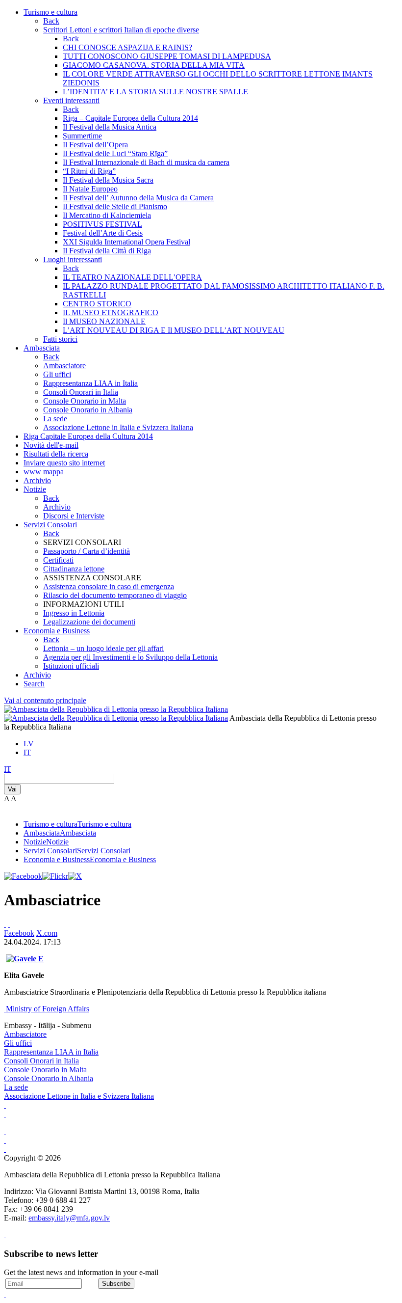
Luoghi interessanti (72, 259)
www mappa (44, 471)
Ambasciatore (64, 365)
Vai (12, 789)
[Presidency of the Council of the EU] (5, 1149)
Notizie (35, 489)
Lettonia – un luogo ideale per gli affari (103, 648)
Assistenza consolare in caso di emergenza (108, 586)
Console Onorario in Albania (87, 410)
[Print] (5, 924)
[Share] (9, 924)
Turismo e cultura (50, 12)
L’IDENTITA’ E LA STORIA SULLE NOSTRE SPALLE (155, 91)
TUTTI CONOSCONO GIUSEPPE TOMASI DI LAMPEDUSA (167, 56)
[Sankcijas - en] (5, 1114)
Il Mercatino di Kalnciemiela (107, 215)
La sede (55, 418)
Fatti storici (60, 339)
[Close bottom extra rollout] (5, 1294)
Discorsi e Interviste (73, 516)
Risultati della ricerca (56, 454)
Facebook (19, 933)
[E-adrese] (5, 1131)
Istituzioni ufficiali (71, 666)
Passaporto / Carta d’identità (86, 551)
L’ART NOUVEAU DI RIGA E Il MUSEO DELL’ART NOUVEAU (173, 330)
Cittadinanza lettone (73, 569)
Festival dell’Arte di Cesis (103, 233)
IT (27, 752)
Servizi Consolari (50, 524)
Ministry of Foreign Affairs (47, 1008)
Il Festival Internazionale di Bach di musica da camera (146, 162)
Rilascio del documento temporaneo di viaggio (115, 595)
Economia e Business (57, 630)
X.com (46, 933)
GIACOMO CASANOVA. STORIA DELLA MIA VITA (154, 65)
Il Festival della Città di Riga (107, 250)
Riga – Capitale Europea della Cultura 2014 (130, 118)
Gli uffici (57, 374)
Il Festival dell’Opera (95, 144)
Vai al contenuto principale (45, 700)
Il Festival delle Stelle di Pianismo (115, 206)
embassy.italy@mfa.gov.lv (69, 1218)
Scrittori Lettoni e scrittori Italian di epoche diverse (121, 30)
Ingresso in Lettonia (73, 613)
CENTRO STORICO (97, 303)
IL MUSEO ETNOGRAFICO (110, 312)
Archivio (37, 480)
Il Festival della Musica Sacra (108, 180)
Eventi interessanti (71, 100)
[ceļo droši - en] (5, 1122)
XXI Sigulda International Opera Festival (126, 242)
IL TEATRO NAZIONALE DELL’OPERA (132, 277)
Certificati (58, 560)
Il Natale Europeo (90, 189)
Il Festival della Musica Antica (109, 127)
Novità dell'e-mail (51, 445)
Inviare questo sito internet (64, 463)
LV (29, 743)
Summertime (82, 136)
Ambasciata (42, 348)
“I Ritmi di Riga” (89, 171)
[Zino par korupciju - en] (5, 1140)
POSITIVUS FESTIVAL (102, 224)
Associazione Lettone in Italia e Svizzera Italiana (118, 427)
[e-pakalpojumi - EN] (5, 1105)
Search (34, 683)
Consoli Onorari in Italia (80, 392)
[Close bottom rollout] (5, 1234)
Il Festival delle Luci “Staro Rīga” (115, 153)
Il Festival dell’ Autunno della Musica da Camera (138, 197)
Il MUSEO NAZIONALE (104, 321)
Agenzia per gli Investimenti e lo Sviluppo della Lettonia (130, 657)
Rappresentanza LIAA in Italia (90, 383)
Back (51, 21)
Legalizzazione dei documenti (89, 622)
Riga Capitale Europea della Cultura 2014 (88, 436)
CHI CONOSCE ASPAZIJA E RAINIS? (127, 47)
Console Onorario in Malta (84, 401)
